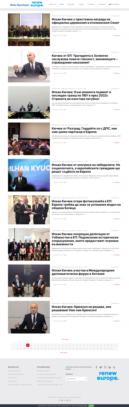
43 (59, 348)
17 (69, 345)
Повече (117, 35)
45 (66, 348)
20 (80, 345)
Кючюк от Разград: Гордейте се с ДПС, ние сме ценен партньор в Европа (84, 130)
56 (105, 348)
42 (56, 348)
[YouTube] (65, 400)
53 (94, 348)
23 (91, 345)
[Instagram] (70, 400)
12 (52, 345)
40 (49, 348)
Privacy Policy (83, 405)
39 (45, 348)
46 (70, 348)
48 (77, 348)
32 (21, 348)
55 (101, 348)
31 (17, 348)
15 (63, 345)
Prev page (65, 339)
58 (112, 348)
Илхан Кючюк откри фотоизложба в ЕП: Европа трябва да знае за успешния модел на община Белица (86, 204)
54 (98, 348)
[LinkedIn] (67, 400)
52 (91, 348)
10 (45, 345)
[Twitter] (62, 400)
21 (83, 345)
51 (87, 348)
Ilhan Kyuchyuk (69, 16)
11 (48, 345)
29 (111, 345)
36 (35, 348)
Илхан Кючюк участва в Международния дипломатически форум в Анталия (83, 272)
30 (115, 345)
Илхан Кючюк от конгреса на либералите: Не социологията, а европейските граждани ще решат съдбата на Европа (86, 168)
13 (56, 345)
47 (73, 348)
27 (104, 345)
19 (77, 345)
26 (101, 345)
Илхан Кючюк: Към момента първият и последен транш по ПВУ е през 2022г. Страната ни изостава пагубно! (81, 95)
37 (38, 348)
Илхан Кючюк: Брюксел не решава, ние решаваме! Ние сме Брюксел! (81, 308)
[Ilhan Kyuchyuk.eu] (27, 4)
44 (63, 348)
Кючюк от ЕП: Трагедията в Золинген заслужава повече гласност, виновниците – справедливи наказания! (85, 59)
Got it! (91, 405)
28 (108, 345)
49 (80, 348)
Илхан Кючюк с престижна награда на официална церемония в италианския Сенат (85, 21)
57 (108, 348)
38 (42, 348)
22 (87, 345)
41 (52, 348)
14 (59, 345)
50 (84, 348)
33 (24, 348)
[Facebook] (59, 400)
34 (28, 348)
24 (94, 345)
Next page (63, 352)
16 (66, 345)
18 (73, 345)
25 (97, 345)
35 (31, 348)
